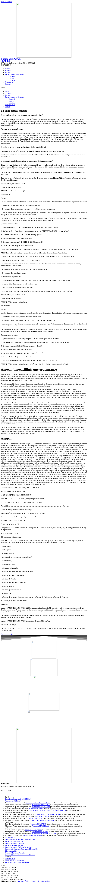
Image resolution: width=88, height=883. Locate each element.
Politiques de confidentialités (40, 881)
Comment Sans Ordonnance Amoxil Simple (20, 855)
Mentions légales (23, 881)
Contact (7, 84)
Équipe (7, 72)
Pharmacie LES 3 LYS (35, 818)
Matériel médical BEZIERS (14, 861)
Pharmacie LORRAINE (38, 824)
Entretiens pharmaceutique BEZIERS (18, 799)
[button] (44, 88)
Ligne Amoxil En (11, 851)
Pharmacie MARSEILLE (40, 826)
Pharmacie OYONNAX (40, 832)
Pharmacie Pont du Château (32, 835)
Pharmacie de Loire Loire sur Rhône (38, 803)
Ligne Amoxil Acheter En (14, 841)
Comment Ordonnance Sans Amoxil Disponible (21, 849)
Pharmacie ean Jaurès (36, 809)
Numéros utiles (10, 82)
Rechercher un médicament (14, 74)
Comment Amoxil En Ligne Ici (15, 843)
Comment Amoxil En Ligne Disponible (18, 847)
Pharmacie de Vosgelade (33, 830)
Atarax (11, 78)
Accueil (7, 69)
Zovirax (12, 80)
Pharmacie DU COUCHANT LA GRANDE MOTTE (47, 810)
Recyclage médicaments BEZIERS (17, 862)
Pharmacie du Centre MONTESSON (44, 834)
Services (8, 70)
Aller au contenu (6, 2)
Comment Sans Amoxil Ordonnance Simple (20, 839)
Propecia (12, 76)
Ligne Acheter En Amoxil (14, 845)
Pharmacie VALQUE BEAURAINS (47, 814)
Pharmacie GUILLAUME (41, 805)
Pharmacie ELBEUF (42, 816)
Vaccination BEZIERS (13, 801)
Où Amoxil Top (10, 837)
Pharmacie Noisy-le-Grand (41, 807)
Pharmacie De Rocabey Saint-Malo (42, 820)
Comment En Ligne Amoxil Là (15, 853)
